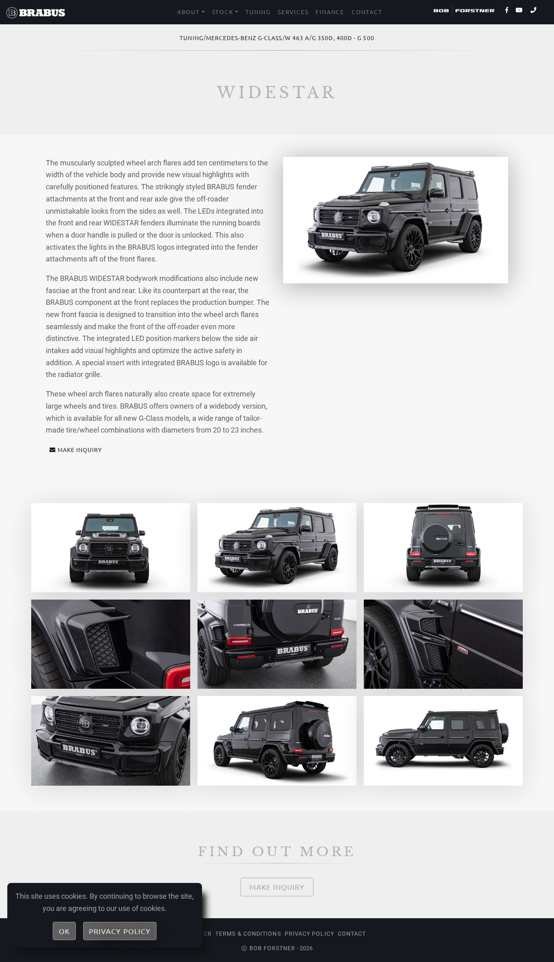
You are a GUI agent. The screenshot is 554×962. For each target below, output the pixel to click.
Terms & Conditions (248, 933)
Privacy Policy (309, 933)
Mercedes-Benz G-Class (244, 37)
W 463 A (297, 37)
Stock (223, 11)
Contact (367, 11)
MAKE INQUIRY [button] (80, 449)
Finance (330, 11)
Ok (64, 931)
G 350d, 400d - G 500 (343, 37)
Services (293, 11)
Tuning (258, 11)
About (188, 11)
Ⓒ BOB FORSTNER (268, 948)
